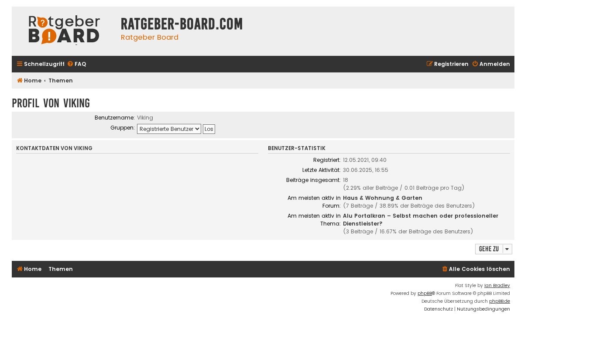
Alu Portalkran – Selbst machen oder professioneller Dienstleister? (420, 219)
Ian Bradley (497, 285)
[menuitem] (76, 64)
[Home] (64, 31)
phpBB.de (499, 301)
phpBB (425, 293)
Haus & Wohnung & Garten (382, 198)
